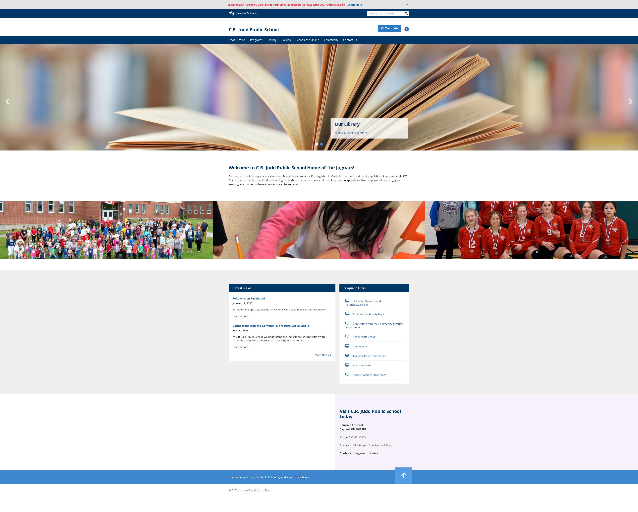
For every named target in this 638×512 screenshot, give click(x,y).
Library (271, 40)
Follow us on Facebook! (249, 298)
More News (322, 355)
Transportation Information (369, 356)
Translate (391, 28)
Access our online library (351, 132)
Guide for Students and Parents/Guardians (363, 302)
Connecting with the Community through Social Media (271, 326)
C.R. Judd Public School (254, 29)
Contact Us (350, 40)
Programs (256, 40)
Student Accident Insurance (369, 374)
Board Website (361, 365)
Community (331, 40)
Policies (286, 40)
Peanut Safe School (364, 336)
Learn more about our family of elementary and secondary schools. (269, 477)
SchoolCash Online (307, 40)
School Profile (236, 40)
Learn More (240, 316)
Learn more (355, 4)
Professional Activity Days (368, 314)
